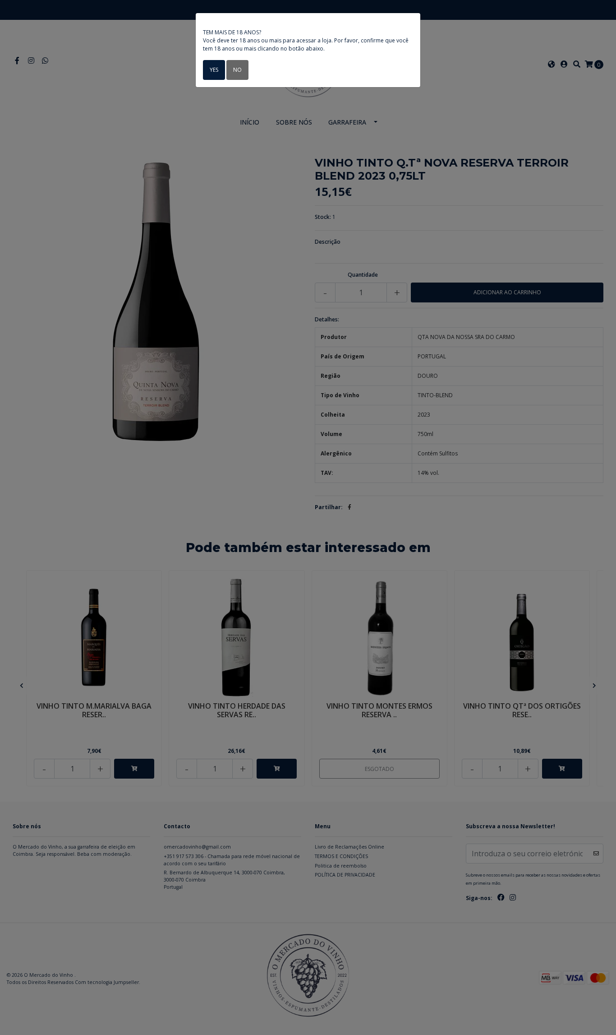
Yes (214, 70)
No (237, 70)
